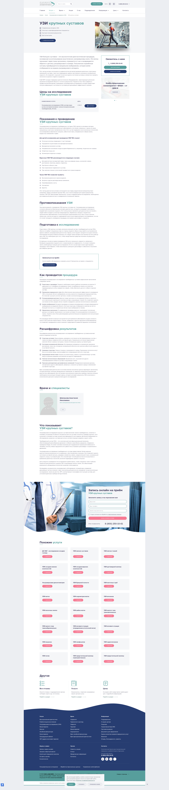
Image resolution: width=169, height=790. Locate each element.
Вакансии (104, 736)
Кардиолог (73, 719)
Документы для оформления (109, 731)
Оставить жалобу (45, 756)
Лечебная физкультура (46, 731)
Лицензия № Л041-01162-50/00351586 (51, 777)
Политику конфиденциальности (85, 780)
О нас (79, 10)
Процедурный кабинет (46, 736)
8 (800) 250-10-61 (117, 63)
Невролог (73, 724)
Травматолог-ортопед (76, 722)
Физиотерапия (44, 726)
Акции (71, 10)
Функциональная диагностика (48, 719)
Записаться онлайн (48, 40)
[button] (147, 784)
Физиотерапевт (74, 729)
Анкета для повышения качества (49, 754)
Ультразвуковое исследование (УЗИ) (50, 724)
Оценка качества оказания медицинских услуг (115, 734)
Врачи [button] (61, 10)
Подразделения (90, 10)
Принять (71, 784)
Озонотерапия (44, 734)
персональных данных (114, 514)
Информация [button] (103, 10)
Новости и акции (75, 749)
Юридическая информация (78, 754)
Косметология (44, 759)
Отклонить (81, 784)
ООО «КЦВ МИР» (49, 774)
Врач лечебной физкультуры (78, 734)
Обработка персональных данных (70, 767)
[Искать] (71, 3)
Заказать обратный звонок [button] (47, 751)
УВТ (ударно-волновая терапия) (49, 739)
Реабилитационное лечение (48, 722)
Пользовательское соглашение (49, 767)
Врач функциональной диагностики (80, 736)
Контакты (126, 10)
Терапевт (73, 726)
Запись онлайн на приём (107, 518)
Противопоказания (106, 729)
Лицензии (104, 724)
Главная (42, 10)
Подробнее (115, 92)
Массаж (42, 729)
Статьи (72, 751)
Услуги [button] (51, 10)
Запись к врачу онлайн (46, 749)
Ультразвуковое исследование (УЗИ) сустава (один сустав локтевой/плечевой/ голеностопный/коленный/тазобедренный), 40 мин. (58, 106)
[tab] (114, 100)
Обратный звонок (115, 67)
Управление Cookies (95, 784)
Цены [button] (115, 10)
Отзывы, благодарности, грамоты (111, 739)
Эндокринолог (74, 731)
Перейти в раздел (45, 697)
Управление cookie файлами (91, 767)
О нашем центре (106, 722)
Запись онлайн (97, 3)
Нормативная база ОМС (108, 726)
